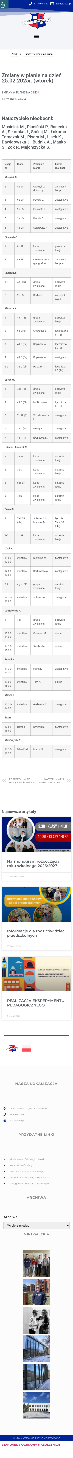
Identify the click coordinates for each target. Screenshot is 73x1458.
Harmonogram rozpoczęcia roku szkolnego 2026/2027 (33, 863)
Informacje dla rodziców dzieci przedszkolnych (36, 933)
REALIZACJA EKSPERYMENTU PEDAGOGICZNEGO (35, 1002)
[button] (37, 37)
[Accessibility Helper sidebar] (4, 4)
